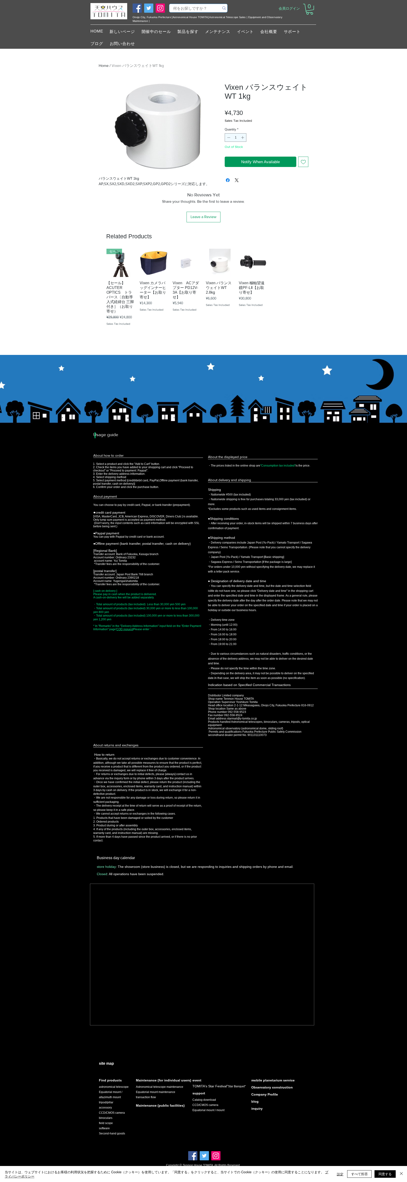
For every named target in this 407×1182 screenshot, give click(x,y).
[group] (203, 293)
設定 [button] (340, 1174)
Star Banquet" (237, 1086)
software (104, 1128)
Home (104, 66)
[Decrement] (228, 138)
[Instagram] (160, 8)
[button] (309, 9)
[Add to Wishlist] (303, 162)
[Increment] (243, 138)
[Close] (401, 1174)
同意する (385, 1173)
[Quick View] (154, 263)
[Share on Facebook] (228, 180)
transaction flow (146, 1097)
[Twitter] (148, 8)
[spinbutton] (235, 138)
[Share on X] (237, 180)
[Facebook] (137, 8)
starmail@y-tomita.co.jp (242, 718)
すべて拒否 (359, 1173)
